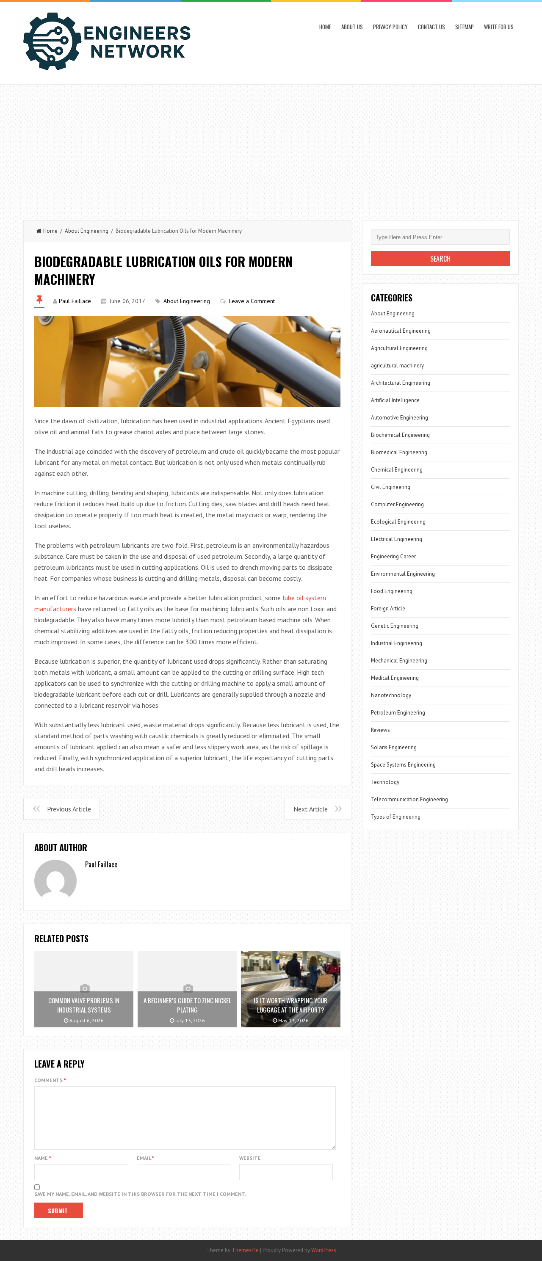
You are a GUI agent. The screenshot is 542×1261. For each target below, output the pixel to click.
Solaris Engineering (394, 747)
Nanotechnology (391, 695)
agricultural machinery (397, 365)
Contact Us (431, 26)
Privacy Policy (390, 26)
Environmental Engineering (403, 573)
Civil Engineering (390, 487)
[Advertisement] (271, 148)
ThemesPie (245, 1250)
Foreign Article (388, 608)
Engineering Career (393, 556)
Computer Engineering (397, 504)
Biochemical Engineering (400, 435)
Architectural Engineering (400, 382)
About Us (352, 26)
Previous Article (69, 809)
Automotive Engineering (399, 417)
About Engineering (86, 231)
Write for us (499, 26)
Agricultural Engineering (399, 348)
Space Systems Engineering (403, 764)
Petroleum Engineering (398, 712)
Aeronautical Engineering (401, 330)
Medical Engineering (395, 678)
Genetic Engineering (394, 625)
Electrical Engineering (396, 539)
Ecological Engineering (398, 521)
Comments (50, 1080)
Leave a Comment (252, 301)
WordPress (323, 1250)
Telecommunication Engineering (409, 799)
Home (325, 26)
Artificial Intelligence (395, 400)
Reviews (380, 730)
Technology (385, 782)
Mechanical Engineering (399, 660)
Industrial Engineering (396, 643)
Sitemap (464, 26)
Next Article (310, 809)
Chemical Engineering (397, 469)
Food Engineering (391, 591)
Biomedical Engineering (399, 452)
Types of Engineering (395, 816)
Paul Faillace (75, 301)
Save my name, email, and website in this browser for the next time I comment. (140, 1194)
